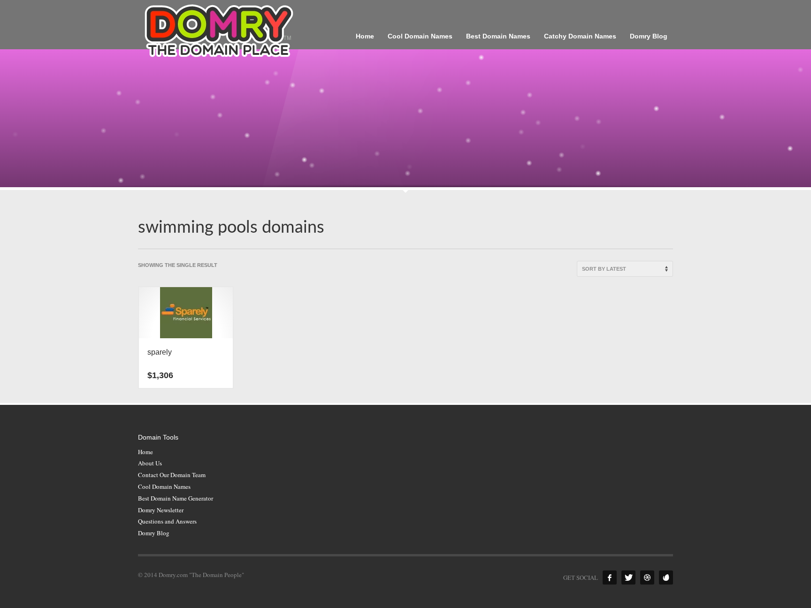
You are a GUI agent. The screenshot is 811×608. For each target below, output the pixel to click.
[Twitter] (628, 577)
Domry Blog (153, 533)
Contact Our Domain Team (172, 475)
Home (145, 452)
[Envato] (666, 577)
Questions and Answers (167, 521)
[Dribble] (647, 577)
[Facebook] (610, 577)
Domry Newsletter (161, 510)
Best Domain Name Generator (175, 498)
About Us (150, 463)
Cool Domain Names (164, 486)
